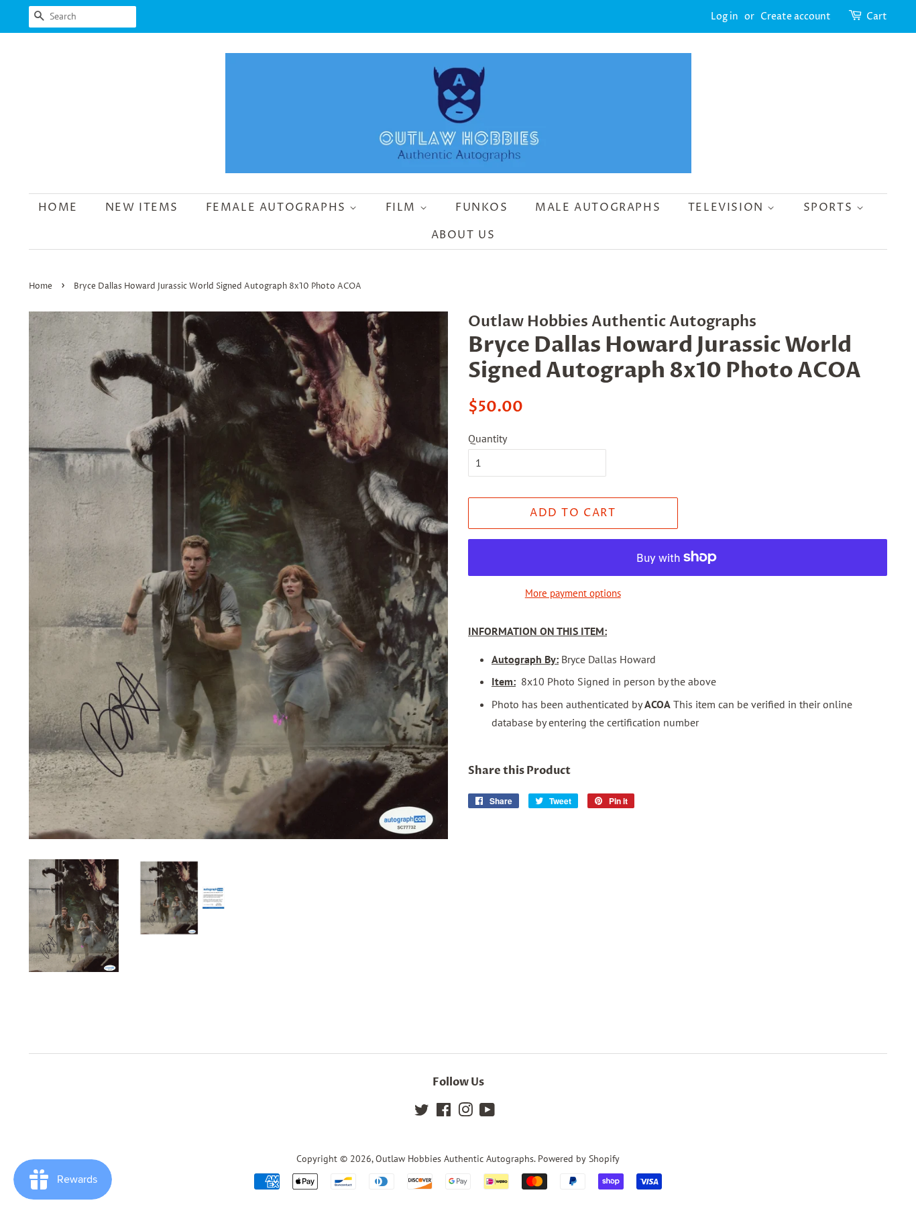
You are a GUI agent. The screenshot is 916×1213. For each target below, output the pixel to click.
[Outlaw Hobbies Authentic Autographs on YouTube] (487, 1112)
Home (58, 207)
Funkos (481, 207)
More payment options (573, 593)
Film (403, 207)
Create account (795, 16)
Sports (829, 207)
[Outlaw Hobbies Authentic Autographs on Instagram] (465, 1112)
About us (463, 235)
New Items (141, 207)
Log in (724, 16)
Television (728, 207)
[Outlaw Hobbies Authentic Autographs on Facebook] (443, 1112)
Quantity (487, 438)
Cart (876, 16)
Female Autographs (278, 207)
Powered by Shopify (579, 1159)
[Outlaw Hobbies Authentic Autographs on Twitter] (421, 1112)
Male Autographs (598, 207)
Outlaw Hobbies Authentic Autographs (455, 1159)
